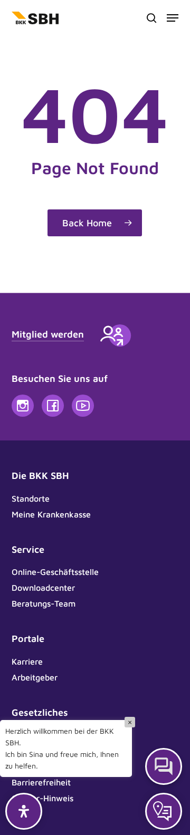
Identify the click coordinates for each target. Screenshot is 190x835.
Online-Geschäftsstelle (55, 572)
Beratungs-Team (43, 603)
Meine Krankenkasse (51, 514)
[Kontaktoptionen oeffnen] (163, 811)
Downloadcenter (43, 587)
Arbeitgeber (35, 677)
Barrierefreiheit (41, 782)
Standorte (31, 498)
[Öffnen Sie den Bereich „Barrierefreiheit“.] (23, 811)
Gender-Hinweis (42, 798)
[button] (172, 18)
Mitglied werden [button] (48, 334)
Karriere (27, 661)
